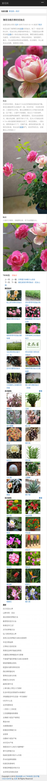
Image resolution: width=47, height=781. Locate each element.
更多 (40, 391)
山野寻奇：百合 (9, 613)
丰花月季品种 (8, 642)
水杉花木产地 (8, 742)
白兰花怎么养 (8, 608)
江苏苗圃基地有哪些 (10, 713)
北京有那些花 (8, 705)
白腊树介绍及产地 (9, 738)
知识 (17, 11)
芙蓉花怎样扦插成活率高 (12, 650)
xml (24, 776)
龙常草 (5, 734)
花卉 (17, 24)
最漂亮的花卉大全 (9, 621)
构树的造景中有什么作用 (12, 755)
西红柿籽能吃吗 (9, 671)
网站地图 (19, 776)
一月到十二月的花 (9, 709)
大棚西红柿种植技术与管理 (13, 654)
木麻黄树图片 (8, 726)
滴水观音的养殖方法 (10, 617)
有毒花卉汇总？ (9, 625)
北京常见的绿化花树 (10, 772)
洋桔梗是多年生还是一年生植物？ (15, 696)
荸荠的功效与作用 (9, 675)
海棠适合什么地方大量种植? (13, 746)
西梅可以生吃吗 (9, 680)
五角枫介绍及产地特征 (11, 717)
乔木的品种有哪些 (9, 759)
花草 (15, 778)
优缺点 (14, 275)
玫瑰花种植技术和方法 (11, 767)
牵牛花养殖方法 (9, 751)
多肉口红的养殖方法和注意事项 (15, 638)
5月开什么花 (7, 700)
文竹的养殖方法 (9, 629)
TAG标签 (29, 776)
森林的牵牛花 (8, 684)
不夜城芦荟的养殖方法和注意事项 (15, 659)
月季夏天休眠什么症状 (26, 279)
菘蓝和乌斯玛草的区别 (11, 667)
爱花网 (5, 3)
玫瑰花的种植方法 (9, 730)
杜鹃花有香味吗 (9, 763)
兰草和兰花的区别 (9, 646)
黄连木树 (6, 721)
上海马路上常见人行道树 (12, 688)
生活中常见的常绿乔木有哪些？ (15, 692)
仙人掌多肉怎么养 (9, 633)
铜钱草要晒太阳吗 (9, 663)
